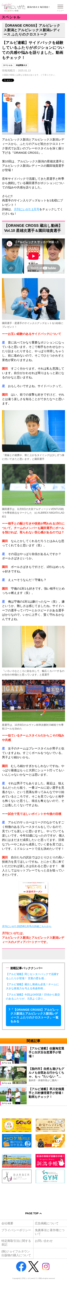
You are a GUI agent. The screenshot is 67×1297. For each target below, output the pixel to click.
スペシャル (7, 65)
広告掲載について (47, 1223)
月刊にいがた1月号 (26, 209)
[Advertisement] (33, 1195)
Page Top (31, 1213)
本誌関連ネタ (21, 65)
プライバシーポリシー (16, 1230)
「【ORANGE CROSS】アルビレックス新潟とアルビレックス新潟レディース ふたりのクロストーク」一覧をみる (34, 1015)
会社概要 (7, 1223)
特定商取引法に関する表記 (16, 1242)
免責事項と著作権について (50, 1232)
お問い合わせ (44, 1240)
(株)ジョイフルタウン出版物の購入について (16, 1253)
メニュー (60, 10)
